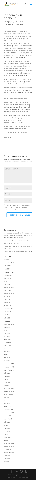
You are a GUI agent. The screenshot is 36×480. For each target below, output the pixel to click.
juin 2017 (7, 400)
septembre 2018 (9, 370)
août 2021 (7, 315)
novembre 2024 (9, 272)
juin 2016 (7, 425)
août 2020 (7, 327)
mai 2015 (7, 462)
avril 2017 (7, 404)
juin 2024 (7, 281)
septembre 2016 (9, 419)
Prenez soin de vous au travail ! (14, 252)
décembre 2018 (9, 364)
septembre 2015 (9, 453)
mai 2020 (7, 333)
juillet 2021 (7, 318)
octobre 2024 (8, 275)
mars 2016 (7, 434)
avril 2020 (7, 336)
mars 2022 (7, 299)
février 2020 (7, 339)
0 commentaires (20, 24)
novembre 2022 (9, 293)
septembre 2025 (9, 263)
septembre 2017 (9, 394)
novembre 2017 (9, 391)
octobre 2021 (8, 312)
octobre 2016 (8, 416)
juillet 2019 (7, 345)
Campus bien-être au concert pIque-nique (17, 246)
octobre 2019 (8, 342)
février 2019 (7, 358)
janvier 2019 (8, 361)
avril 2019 (7, 352)
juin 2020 (7, 330)
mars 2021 (7, 321)
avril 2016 (7, 431)
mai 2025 (7, 269)
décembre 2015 (9, 443)
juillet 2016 (7, 422)
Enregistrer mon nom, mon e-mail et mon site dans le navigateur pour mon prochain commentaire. (17, 207)
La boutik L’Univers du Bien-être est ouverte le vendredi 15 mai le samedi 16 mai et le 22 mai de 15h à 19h (18, 235)
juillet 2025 (7, 266)
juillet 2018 (7, 373)
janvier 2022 (8, 306)
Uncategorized (8, 24)
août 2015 (7, 456)
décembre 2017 (9, 388)
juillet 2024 (7, 278)
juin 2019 (7, 348)
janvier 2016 (8, 440)
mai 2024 (7, 284)
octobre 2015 (8, 449)
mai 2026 (7, 260)
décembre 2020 (9, 324)
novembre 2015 (9, 446)
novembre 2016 (9, 413)
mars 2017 (7, 407)
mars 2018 (7, 379)
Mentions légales (14, 475)
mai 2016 (7, 428)
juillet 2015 (7, 459)
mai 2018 (7, 376)
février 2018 (7, 382)
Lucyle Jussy (10, 22)
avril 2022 (7, 296)
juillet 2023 (7, 290)
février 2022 (7, 303)
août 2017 (7, 397)
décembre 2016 (9, 410)
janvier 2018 (8, 385)
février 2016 (7, 437)
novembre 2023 (9, 287)
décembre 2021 (9, 309)
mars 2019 (7, 355)
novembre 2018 (9, 367)
